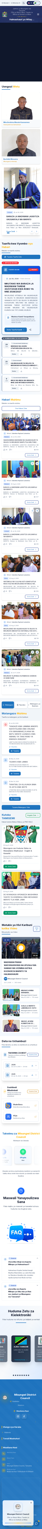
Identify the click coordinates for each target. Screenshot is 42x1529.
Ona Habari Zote (21, 408)
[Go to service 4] (18, 1375)
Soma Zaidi (6, 231)
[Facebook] (24, 1416)
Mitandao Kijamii (18, 3)
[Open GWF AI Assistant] (36, 1523)
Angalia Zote (31, 815)
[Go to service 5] (21, 1375)
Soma (14, 354)
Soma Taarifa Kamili (14, 330)
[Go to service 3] (16, 1375)
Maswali (6, 3)
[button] (21, 1268)
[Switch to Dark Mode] (24, 3)
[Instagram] (18, 1416)
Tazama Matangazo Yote (21, 807)
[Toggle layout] (31, 1503)
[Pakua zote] (32, 1065)
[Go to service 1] (12, 1375)
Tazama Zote (33, 1054)
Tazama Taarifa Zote (14, 257)
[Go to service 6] (23, 1375)
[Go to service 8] (28, 1375)
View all (36, 928)
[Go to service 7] (25, 1375)
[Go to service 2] (14, 1375)
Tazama (16, 751)
